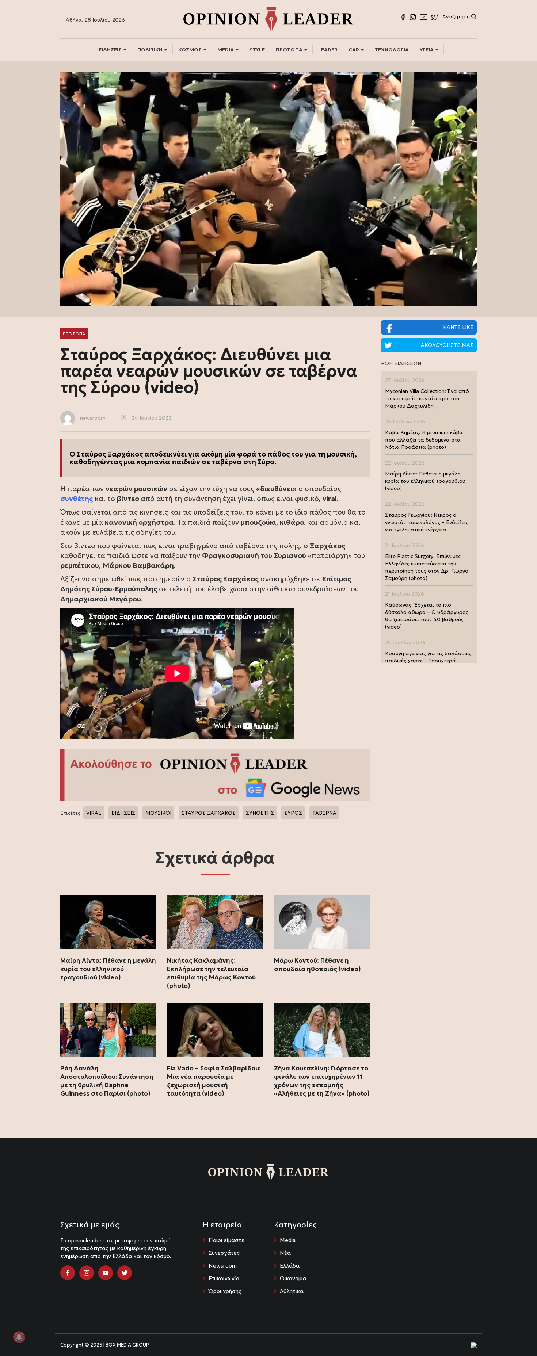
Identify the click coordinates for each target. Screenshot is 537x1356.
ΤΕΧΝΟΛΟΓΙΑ (392, 49)
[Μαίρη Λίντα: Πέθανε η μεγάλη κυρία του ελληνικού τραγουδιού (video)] (108, 922)
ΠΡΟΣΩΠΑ (290, 49)
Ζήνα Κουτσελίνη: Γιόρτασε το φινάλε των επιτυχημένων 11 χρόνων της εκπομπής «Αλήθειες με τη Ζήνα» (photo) (322, 1080)
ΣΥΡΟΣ (293, 813)
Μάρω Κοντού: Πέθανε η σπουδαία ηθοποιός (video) (317, 964)
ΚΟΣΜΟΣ (190, 49)
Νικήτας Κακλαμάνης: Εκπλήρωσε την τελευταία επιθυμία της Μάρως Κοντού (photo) (211, 973)
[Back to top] (515, 1334)
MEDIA (226, 49)
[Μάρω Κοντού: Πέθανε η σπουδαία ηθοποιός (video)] (322, 922)
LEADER (328, 49)
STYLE (257, 49)
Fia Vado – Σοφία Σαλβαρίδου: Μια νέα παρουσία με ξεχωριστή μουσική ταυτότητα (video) (214, 1080)
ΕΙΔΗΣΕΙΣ (111, 49)
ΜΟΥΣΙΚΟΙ (158, 813)
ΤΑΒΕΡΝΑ (324, 813)
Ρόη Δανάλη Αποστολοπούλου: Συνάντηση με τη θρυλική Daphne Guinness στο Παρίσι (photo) (106, 1080)
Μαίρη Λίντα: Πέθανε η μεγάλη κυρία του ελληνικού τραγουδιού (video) (108, 968)
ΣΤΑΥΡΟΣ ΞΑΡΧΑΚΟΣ (209, 813)
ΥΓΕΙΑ (427, 49)
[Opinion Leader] (268, 18)
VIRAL (93, 813)
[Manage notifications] (19, 1337)
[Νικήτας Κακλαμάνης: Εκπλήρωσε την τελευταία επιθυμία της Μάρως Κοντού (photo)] (215, 922)
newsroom (93, 418)
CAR (354, 49)
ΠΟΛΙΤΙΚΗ (150, 49)
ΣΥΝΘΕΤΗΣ (260, 813)
